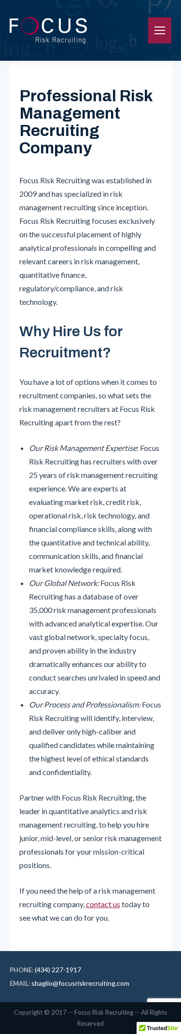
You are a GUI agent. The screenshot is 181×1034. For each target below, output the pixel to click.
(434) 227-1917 (58, 970)
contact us (103, 904)
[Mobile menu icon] (159, 30)
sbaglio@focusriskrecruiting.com (80, 983)
